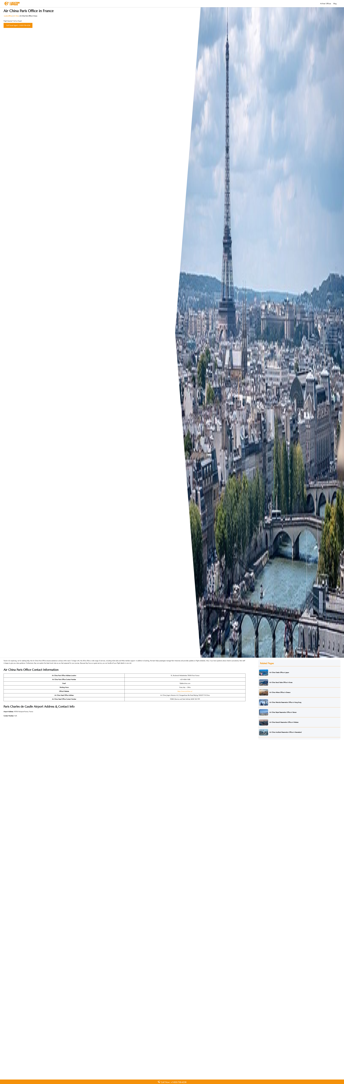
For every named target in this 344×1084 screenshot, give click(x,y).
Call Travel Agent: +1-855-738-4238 (18, 25)
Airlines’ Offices (325, 3)
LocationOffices (8, 16)
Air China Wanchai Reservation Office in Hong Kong (285, 702)
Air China (16, 16)
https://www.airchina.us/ (184, 691)
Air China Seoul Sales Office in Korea (280, 682)
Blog (334, 3)
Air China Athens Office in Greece (279, 692)
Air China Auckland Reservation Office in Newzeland (285, 732)
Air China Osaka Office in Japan (279, 672)
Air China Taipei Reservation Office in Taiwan (283, 712)
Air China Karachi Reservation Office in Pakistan (283, 722)
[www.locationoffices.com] (12, 3)
